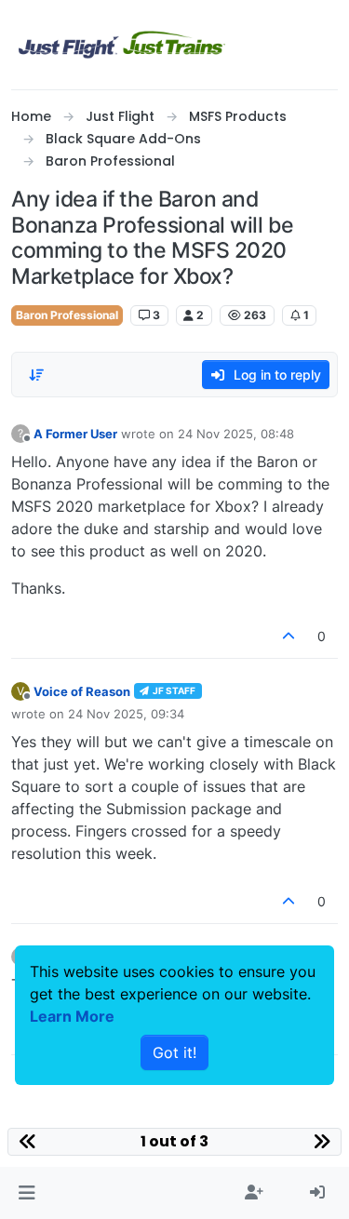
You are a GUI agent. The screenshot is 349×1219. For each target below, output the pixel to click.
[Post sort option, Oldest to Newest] (36, 375)
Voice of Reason (82, 691)
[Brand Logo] (122, 44)
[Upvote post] (289, 636)
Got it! (174, 1052)
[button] (26, 1193)
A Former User (75, 433)
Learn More (72, 1016)
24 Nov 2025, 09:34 (126, 713)
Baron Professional (67, 315)
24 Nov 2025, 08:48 (236, 433)
